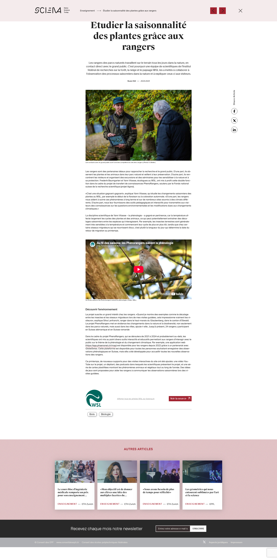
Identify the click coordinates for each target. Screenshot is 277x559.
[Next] (222, 10)
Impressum (236, 542)
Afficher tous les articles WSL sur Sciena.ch (136, 399)
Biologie (106, 414)
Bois (92, 414)
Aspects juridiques (218, 542)
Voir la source (178, 398)
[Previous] (213, 10)
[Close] (240, 11)
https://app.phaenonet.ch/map (101, 345)
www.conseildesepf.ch (67, 542)
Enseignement (87, 10)
